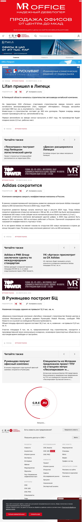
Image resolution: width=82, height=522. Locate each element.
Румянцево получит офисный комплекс (17, 362)
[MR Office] (41, 16)
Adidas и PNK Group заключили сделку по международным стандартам (18, 258)
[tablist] (41, 57)
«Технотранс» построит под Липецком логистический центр (19, 149)
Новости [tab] (44, 57)
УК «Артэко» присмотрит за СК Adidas (59, 256)
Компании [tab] (69, 57)
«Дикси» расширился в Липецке (58, 148)
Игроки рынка (18, 81)
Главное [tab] (16, 57)
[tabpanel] (41, 243)
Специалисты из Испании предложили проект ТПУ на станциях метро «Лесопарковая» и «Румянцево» (59, 365)
